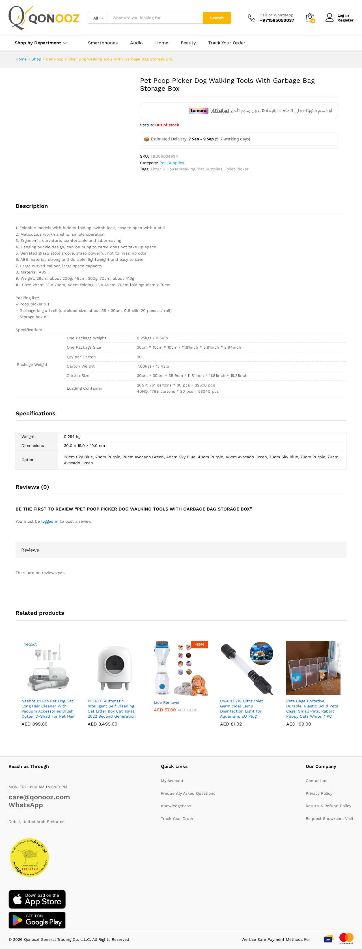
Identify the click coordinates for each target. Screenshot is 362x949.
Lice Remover (167, 702)
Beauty (188, 43)
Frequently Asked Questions (188, 793)
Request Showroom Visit (330, 818)
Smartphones (103, 43)
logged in (50, 521)
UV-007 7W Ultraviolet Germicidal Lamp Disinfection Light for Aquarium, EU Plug (241, 709)
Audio (136, 43)
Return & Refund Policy (328, 805)
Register (345, 20)
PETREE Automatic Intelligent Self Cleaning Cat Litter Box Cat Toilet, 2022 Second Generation (112, 709)
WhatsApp (25, 805)
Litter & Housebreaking (173, 169)
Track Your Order (226, 43)
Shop (36, 59)
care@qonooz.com (39, 797)
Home (161, 43)
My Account (172, 780)
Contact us (316, 780)
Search (217, 18)
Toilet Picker (237, 169)
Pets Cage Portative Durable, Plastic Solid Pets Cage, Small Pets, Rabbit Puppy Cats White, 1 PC (312, 709)
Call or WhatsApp (277, 15)
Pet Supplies (172, 162)
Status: (147, 125)
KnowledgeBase (176, 805)
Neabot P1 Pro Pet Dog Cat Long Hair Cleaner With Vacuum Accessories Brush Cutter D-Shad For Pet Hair (48, 709)
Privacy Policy (319, 793)
